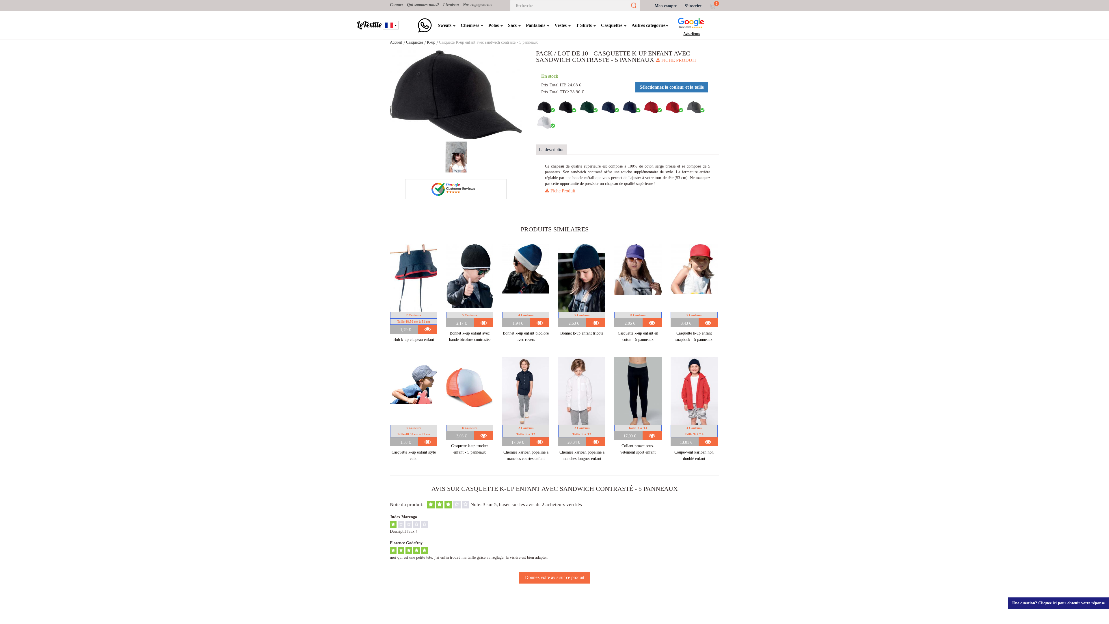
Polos (494, 25)
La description (552, 149)
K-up (431, 42)
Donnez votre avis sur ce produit (554, 577)
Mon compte (666, 6)
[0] (712, 6)
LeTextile (369, 24)
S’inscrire (693, 6)
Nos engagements (477, 5)
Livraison (451, 5)
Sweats (445, 25)
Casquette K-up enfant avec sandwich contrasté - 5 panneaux (488, 42)
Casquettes (612, 25)
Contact (396, 5)
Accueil (396, 42)
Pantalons (536, 25)
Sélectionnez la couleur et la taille (672, 87)
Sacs (513, 25)
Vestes (561, 25)
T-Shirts (584, 25)
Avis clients (691, 34)
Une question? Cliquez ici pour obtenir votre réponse (1058, 603)
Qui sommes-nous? (423, 5)
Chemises (470, 25)
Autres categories (648, 25)
